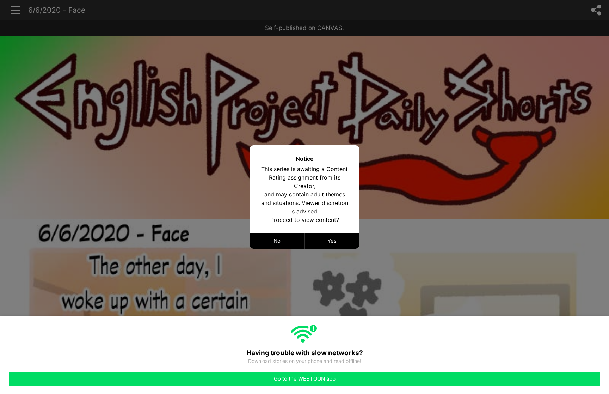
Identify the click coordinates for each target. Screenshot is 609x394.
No (277, 240)
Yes (332, 240)
